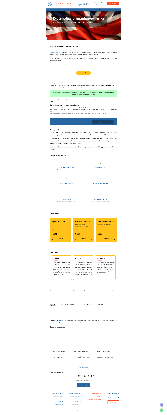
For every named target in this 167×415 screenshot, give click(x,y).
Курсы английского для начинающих (74, 398)
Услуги (62, 9)
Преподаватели (83, 9)
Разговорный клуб (78, 401)
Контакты (115, 9)
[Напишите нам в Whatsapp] (162, 410)
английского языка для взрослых (67, 107)
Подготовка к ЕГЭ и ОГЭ (76, 404)
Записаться (60, 238)
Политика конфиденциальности (83, 410)
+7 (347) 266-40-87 (83, 3)
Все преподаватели (83, 367)
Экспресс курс (60, 401)
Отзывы (105, 9)
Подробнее (78, 143)
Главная (51, 9)
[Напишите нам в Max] (162, 405)
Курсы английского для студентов (75, 396)
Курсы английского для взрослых (75, 393)
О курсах (94, 9)
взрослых (76, 52)
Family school (82, 107)
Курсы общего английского (58, 393)
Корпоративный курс (59, 404)
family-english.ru (63, 320)
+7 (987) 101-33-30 (83, 5)
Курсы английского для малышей (57, 398)
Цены (73, 9)
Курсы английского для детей (58, 396)
